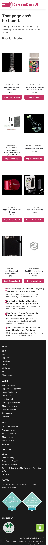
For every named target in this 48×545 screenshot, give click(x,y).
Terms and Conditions (11, 461)
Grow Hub (6, 396)
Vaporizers (34, 207)
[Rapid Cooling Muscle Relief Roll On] (34, 246)
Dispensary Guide (9, 406)
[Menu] (6, 5)
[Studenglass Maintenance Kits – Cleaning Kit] (12, 123)
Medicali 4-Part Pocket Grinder (11, 211)
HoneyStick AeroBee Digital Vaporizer (12, 272)
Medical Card (8, 440)
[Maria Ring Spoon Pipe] (34, 123)
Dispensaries (7, 437)
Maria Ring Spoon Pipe (34, 148)
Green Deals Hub (9, 392)
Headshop (6, 361)
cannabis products (26, 318)
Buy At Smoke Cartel (12, 97)
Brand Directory (9, 433)
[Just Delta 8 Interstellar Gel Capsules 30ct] (34, 62)
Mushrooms (7, 375)
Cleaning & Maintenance (11, 147)
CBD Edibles (34, 268)
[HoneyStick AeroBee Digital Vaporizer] (12, 246)
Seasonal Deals (8, 430)
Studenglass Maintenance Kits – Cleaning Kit (12, 152)
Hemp (4, 371)
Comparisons (7, 413)
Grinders (11, 207)
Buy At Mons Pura (34, 281)
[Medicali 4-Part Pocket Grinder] (12, 185)
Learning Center (9, 409)
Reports (5, 416)
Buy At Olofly (34, 97)
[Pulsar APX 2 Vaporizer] (34, 185)
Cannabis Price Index (11, 427)
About (4, 454)
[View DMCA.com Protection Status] (40, 528)
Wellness (6, 368)
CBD (4, 351)
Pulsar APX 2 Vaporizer (34, 210)
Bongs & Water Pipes (12, 84)
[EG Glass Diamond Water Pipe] (12, 62)
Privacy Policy (8, 458)
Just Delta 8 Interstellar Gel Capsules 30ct (34, 88)
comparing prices (30, 294)
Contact (5, 474)
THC (4, 354)
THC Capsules (34, 84)
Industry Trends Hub (11, 402)
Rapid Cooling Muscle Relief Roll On (34, 272)
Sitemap (5, 444)
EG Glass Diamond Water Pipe (11, 88)
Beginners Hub (8, 385)
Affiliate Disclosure (10, 464)
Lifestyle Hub (7, 399)
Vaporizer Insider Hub (11, 389)
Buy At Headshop (11, 159)
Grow (4, 365)
